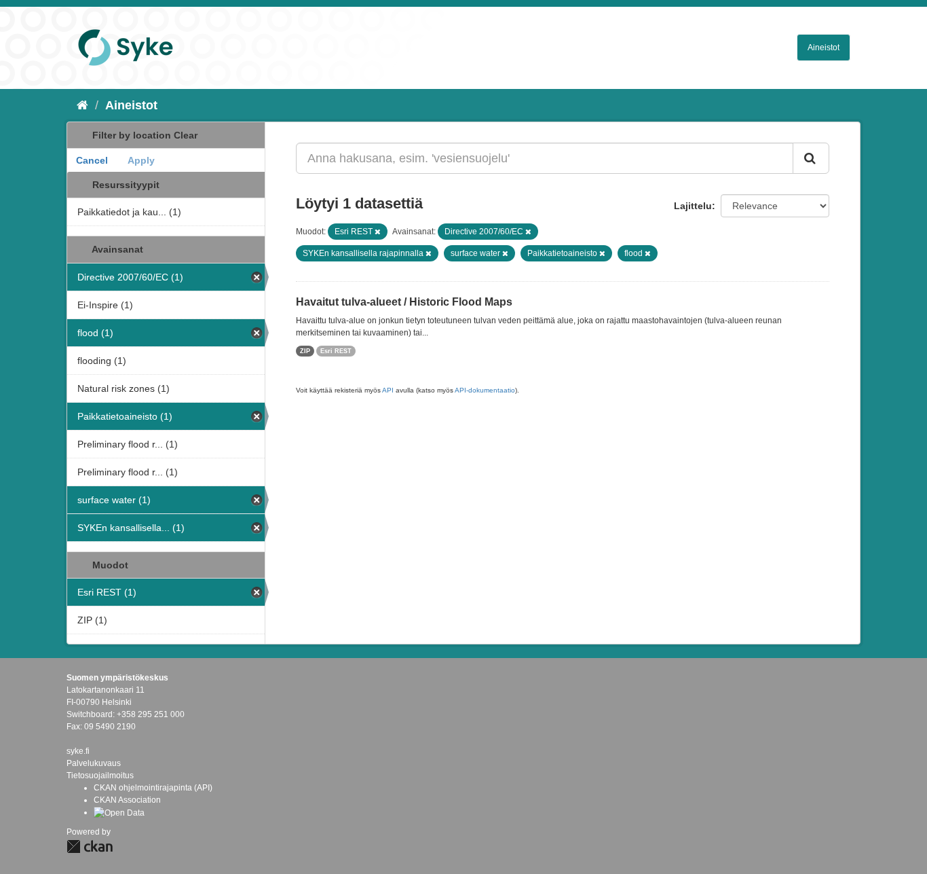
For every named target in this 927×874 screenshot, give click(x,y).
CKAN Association (127, 800)
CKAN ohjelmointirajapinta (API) (153, 788)
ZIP (305, 351)
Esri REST (336, 351)
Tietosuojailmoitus (100, 775)
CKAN (90, 846)
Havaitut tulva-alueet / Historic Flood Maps (404, 302)
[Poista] (378, 231)
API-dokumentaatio (485, 390)
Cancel (92, 160)
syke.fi (78, 751)
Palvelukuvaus (94, 763)
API (388, 390)
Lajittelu (693, 205)
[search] (811, 158)
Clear (185, 135)
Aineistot (823, 47)
